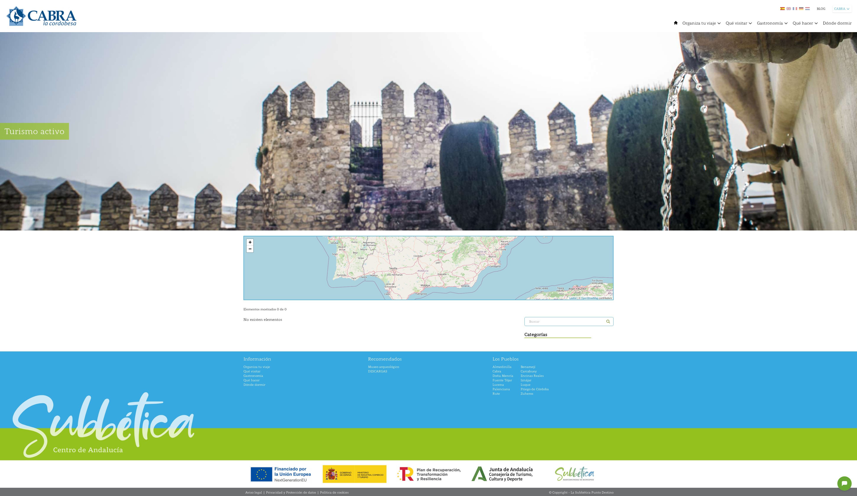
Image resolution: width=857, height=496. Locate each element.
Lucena (498, 385)
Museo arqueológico (383, 367)
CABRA (839, 9)
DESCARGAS (377, 371)
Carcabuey (529, 371)
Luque (525, 385)
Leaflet (573, 298)
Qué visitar (736, 23)
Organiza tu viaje (699, 23)
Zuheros (527, 394)
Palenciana (501, 389)
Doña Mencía (503, 376)
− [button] (250, 249)
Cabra (497, 371)
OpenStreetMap (589, 298)
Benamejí (528, 367)
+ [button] (250, 242)
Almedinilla (502, 367)
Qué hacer (803, 23)
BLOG (821, 9)
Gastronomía (770, 23)
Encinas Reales (532, 376)
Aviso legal (253, 492)
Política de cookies (334, 492)
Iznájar (526, 380)
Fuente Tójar (502, 380)
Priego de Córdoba (535, 389)
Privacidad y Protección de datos (291, 492)
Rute (496, 394)
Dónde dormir (837, 23)
